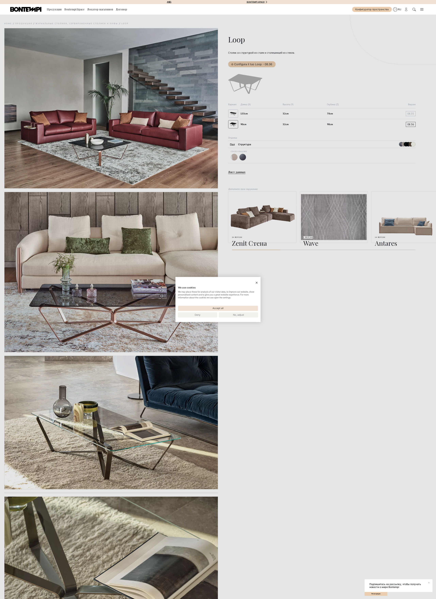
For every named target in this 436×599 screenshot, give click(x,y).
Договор (121, 9)
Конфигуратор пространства (372, 9)
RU (399, 9)
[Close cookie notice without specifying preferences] (256, 282)
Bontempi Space (218, 2)
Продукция (54, 9)
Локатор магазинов (100, 9)
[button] (169, 2)
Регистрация (375, 594)
